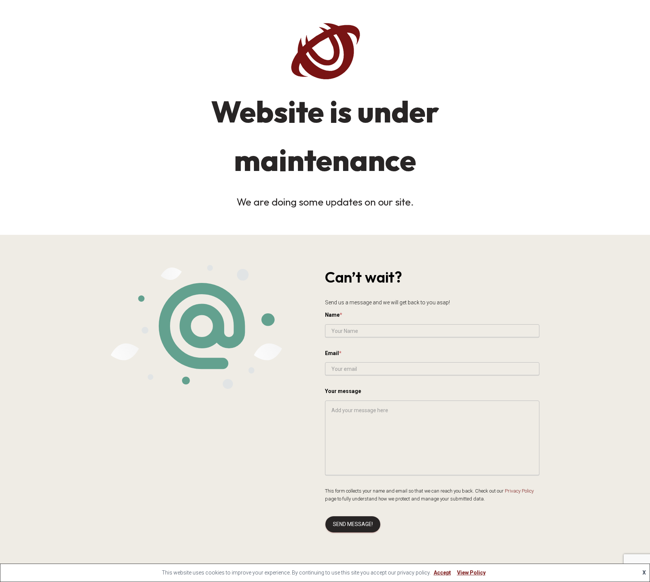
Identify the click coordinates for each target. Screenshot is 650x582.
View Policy (471, 573)
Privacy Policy (519, 491)
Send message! (353, 524)
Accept (442, 573)
